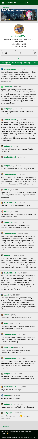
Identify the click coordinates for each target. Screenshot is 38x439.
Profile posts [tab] (5, 62)
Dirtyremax (8, 347)
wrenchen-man (10, 69)
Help (30, 431)
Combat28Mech (10, 120)
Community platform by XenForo (18, 437)
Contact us (4, 431)
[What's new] (31, 3)
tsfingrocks (8, 222)
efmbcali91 (8, 87)
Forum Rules (14, 431)
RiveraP (7, 395)
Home (3, 433)
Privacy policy (23, 431)
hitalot (6, 190)
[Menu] (2, 2)
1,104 (4, 53)
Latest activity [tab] (17, 62)
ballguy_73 (8, 109)
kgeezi (6, 295)
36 (35, 53)
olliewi (6, 315)
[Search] (35, 3)
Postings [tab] (27, 62)
